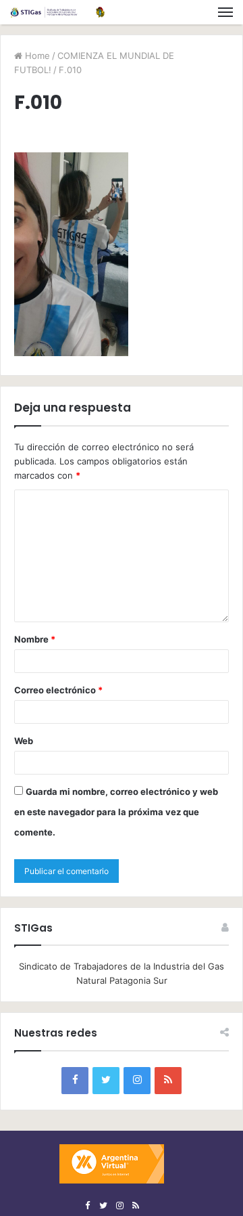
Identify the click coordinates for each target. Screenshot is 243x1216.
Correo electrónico (58, 690)
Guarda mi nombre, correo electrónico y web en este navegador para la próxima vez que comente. (116, 812)
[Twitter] (105, 1080)
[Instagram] (137, 1080)
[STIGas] (57, 12)
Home (36, 55)
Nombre (34, 639)
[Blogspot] (168, 1080)
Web (23, 740)
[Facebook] (74, 1080)
